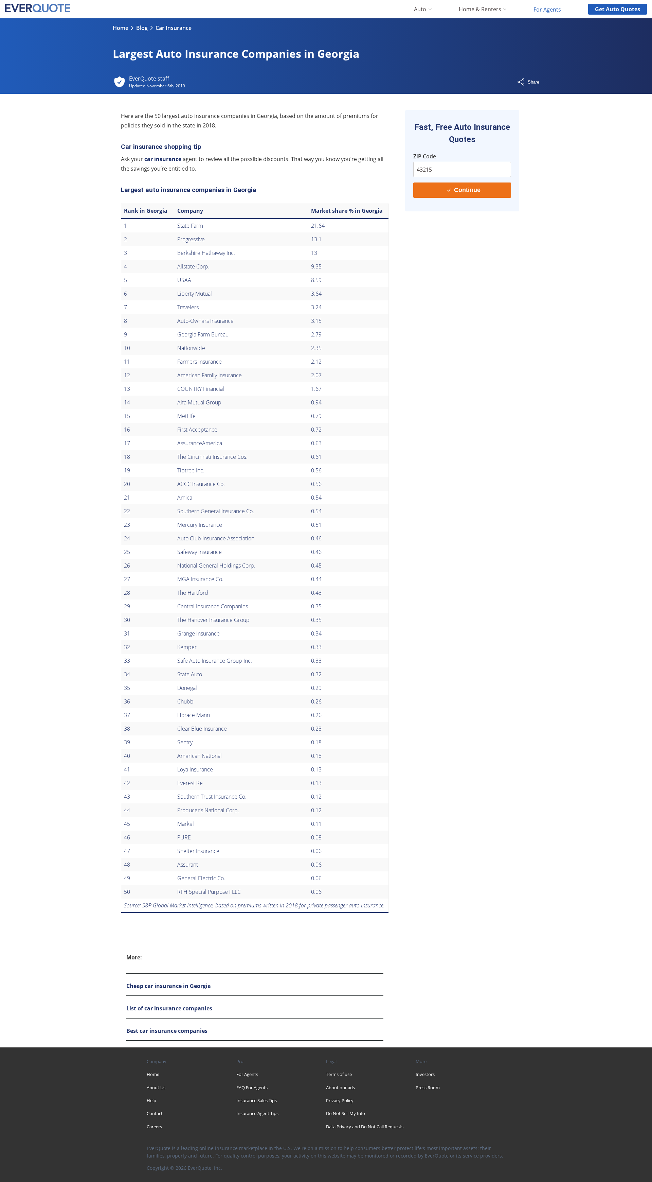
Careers (154, 1127)
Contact (155, 1113)
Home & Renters (480, 9)
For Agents (547, 9)
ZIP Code (424, 156)
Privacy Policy (340, 1100)
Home (120, 28)
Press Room (428, 1087)
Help (151, 1100)
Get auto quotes (617, 9)
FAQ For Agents (252, 1087)
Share (533, 82)
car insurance (162, 159)
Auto (420, 9)
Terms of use (339, 1074)
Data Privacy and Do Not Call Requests (364, 1127)
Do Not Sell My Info (345, 1113)
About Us (156, 1087)
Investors (425, 1074)
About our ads (340, 1087)
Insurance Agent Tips (257, 1113)
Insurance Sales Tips (256, 1100)
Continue (467, 190)
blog (142, 28)
